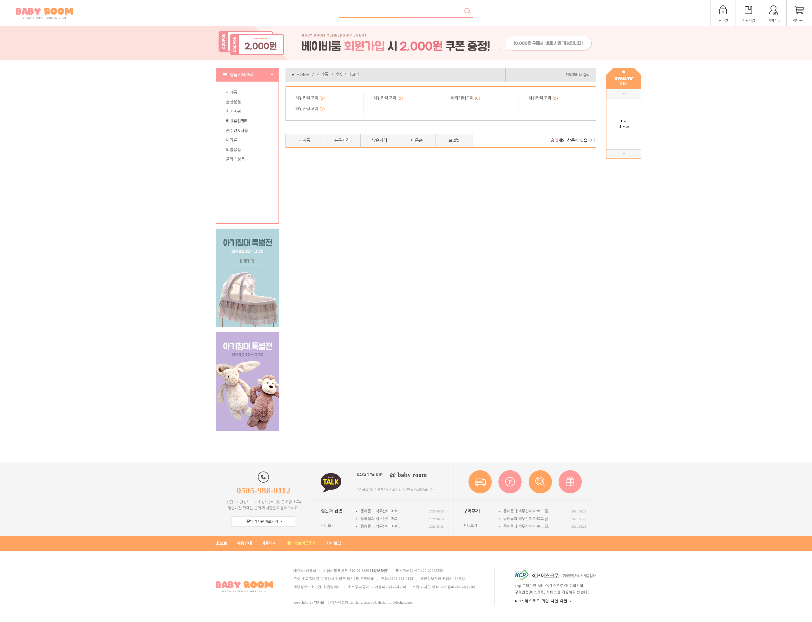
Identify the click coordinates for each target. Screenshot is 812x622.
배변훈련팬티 (237, 121)
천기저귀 (233, 112)
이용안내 (244, 543)
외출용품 (233, 150)
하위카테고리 (347, 74)
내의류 (231, 140)
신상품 (231, 92)
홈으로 (221, 543)
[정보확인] (380, 570)
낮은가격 (379, 140)
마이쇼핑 (774, 20)
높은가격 (342, 140)
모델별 (454, 140)
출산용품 (233, 102)
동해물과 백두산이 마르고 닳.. (527, 511)
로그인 (723, 20)
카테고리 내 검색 (577, 75)
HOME (303, 74)
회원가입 (748, 20)
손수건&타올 (237, 131)
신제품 (304, 140)
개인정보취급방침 (301, 543)
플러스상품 (235, 159)
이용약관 (269, 543)
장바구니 (799, 20)
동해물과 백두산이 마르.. (380, 511)
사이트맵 (333, 543)
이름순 (416, 140)
